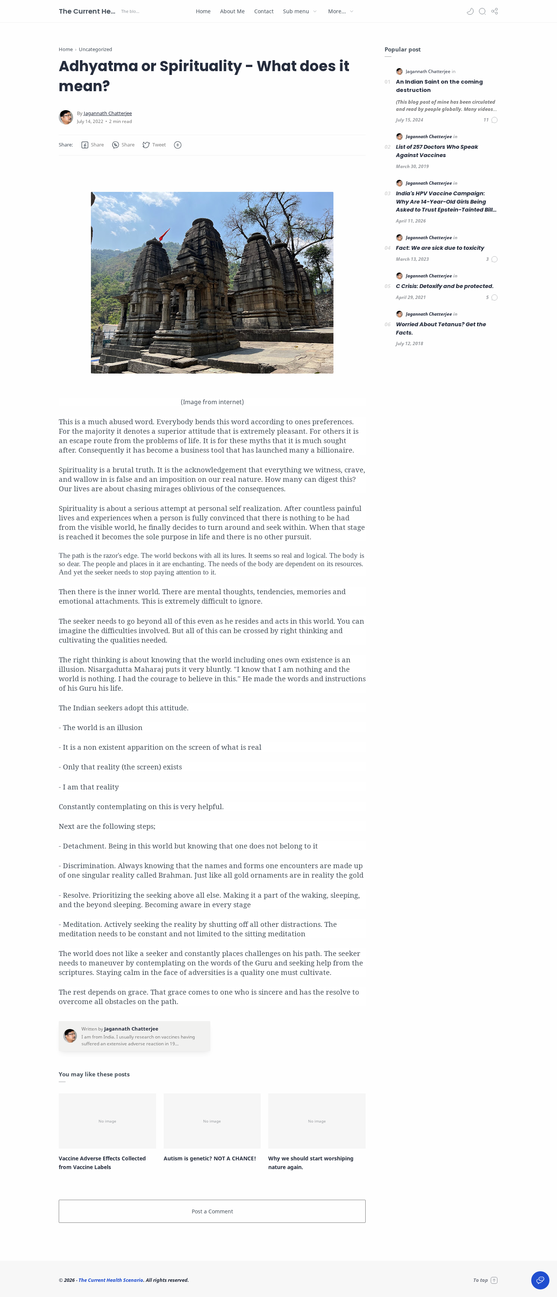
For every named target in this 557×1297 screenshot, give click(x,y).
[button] (470, 11)
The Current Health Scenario (89, 11)
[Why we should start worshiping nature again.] (317, 1121)
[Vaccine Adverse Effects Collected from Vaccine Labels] (107, 1121)
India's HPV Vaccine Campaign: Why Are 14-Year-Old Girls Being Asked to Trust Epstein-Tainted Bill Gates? (444, 202)
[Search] (482, 11)
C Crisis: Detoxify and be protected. (445, 286)
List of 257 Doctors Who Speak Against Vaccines (437, 151)
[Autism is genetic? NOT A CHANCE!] (212, 1121)
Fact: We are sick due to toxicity (440, 248)
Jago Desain (240, 1280)
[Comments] (490, 120)
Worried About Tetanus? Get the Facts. (441, 328)
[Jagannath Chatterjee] (108, 113)
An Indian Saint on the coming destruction (439, 86)
